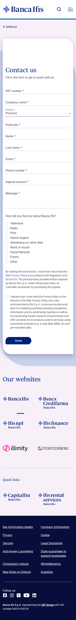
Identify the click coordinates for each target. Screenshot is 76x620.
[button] (59, 9)
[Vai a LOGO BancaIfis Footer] (20, 402)
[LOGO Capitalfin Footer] (20, 499)
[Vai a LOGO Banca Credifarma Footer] (55, 402)
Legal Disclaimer (52, 543)
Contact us (11, 26)
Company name (17, 102)
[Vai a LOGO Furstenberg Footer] (55, 451)
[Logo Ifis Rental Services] (55, 499)
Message (13, 193)
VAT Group (47, 604)
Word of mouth (20, 247)
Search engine (19, 238)
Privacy (7, 535)
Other (13, 261)
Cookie (45, 535)
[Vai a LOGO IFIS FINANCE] (55, 426)
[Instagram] (12, 595)
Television (16, 223)
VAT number (15, 91)
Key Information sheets (18, 527)
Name (11, 136)
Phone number (16, 170)
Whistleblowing (51, 564)
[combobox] (38, 114)
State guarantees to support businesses (53, 554)
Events (14, 257)
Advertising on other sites (26, 242)
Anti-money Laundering (18, 551)
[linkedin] (34, 595)
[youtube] (26, 595)
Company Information (55, 527)
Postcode (13, 125)
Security (8, 543)
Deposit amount (17, 182)
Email (10, 159)
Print (13, 233)
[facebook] (5, 595)
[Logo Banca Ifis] (23, 9)
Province (10, 110)
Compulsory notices (16, 564)
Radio (14, 228)
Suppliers (47, 572)
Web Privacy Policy (16, 275)
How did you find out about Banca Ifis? (31, 216)
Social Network (20, 252)
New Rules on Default (17, 572)
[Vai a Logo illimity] (20, 451)
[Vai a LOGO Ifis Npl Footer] (20, 426)
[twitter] (18, 595)
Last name (14, 147)
